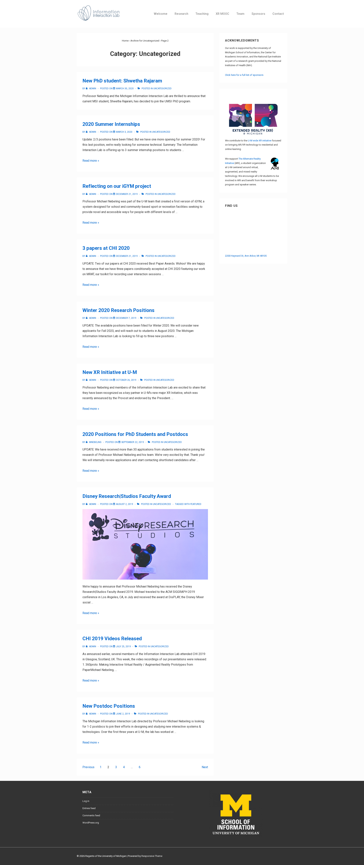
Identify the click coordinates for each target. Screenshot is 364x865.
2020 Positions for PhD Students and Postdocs (135, 434)
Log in (85, 801)
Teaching (202, 14)
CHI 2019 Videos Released (112, 638)
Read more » (90, 160)
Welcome (160, 14)
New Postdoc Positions (108, 706)
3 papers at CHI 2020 (106, 248)
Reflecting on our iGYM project (116, 186)
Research (181, 14)
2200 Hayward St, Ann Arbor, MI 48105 (246, 255)
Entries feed (89, 808)
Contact (278, 14)
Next (205, 767)
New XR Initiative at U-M (109, 372)
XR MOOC (222, 14)
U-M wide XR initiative (259, 140)
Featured (195, 504)
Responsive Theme (151, 856)
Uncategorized (162, 88)
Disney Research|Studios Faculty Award (126, 496)
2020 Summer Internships (111, 124)
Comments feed (91, 815)
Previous (88, 767)
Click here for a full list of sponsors (244, 75)
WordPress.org (90, 822)
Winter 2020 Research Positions (118, 310)
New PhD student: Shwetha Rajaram (122, 81)
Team (240, 14)
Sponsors (258, 14)
